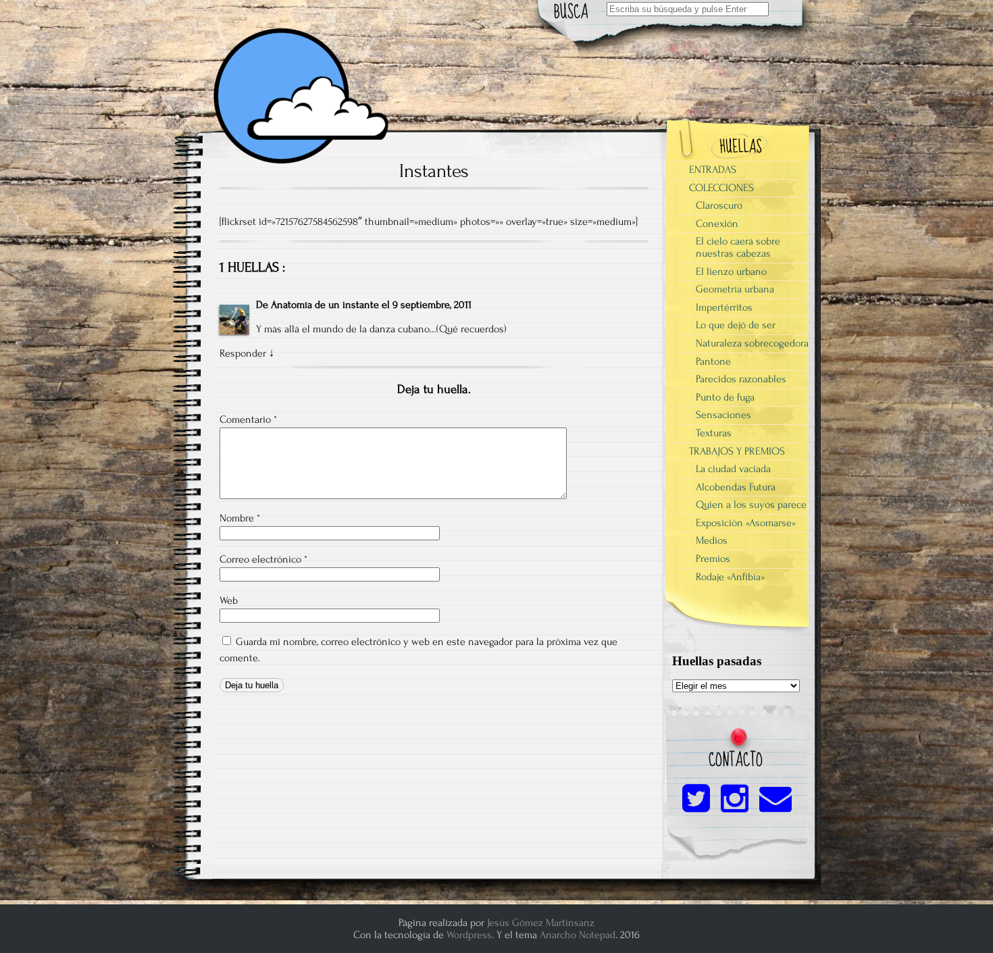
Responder (243, 353)
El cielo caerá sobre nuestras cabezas (738, 247)
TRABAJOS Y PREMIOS (737, 451)
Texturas (714, 433)
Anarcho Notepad (577, 935)
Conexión (717, 223)
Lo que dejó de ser (735, 325)
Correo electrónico (263, 559)
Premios (713, 558)
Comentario (248, 419)
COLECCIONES (721, 188)
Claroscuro (719, 205)
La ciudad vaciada (733, 469)
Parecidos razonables (741, 379)
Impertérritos (724, 307)
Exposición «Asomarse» (746, 523)
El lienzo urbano (731, 271)
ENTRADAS (712, 169)
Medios (712, 540)
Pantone (713, 361)
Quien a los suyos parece (751, 504)
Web (229, 600)
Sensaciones (723, 415)
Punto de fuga (725, 397)
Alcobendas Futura (735, 487)
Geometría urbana (735, 289)
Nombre (240, 518)
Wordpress (469, 935)
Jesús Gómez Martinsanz (540, 923)
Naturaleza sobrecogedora (752, 343)
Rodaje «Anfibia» (730, 577)
